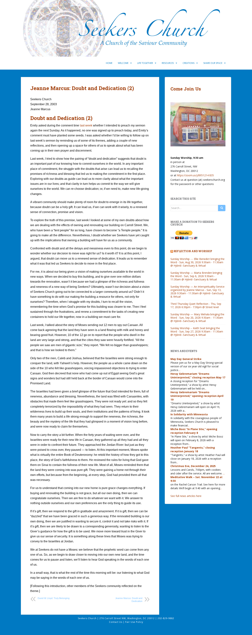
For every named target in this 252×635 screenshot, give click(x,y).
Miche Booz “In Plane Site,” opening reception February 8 (193, 431)
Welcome (123, 63)
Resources (168, 63)
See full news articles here (185, 496)
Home (109, 63)
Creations (188, 63)
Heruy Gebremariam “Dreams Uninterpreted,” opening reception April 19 (196, 395)
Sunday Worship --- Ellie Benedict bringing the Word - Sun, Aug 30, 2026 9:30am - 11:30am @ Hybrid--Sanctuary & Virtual (197, 262)
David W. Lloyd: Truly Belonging (54, 598)
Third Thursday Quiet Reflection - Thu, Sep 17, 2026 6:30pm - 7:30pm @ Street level (195, 305)
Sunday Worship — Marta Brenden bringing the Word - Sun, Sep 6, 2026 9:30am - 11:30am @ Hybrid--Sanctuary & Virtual (196, 276)
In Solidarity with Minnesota (189, 414)
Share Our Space (212, 63)
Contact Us (116, 622)
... (179, 370)
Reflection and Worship (193, 251)
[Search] (221, 208)
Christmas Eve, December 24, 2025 (193, 466)
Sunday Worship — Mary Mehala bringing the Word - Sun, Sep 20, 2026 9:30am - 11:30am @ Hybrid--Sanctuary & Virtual (197, 318)
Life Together (145, 63)
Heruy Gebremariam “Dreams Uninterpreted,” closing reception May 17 (197, 375)
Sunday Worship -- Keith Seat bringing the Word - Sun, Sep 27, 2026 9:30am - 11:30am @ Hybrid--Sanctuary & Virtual (196, 331)
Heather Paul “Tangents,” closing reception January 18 (192, 449)
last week (86, 125)
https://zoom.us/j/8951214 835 (195, 175)
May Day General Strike (185, 359)
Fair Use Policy (134, 622)
